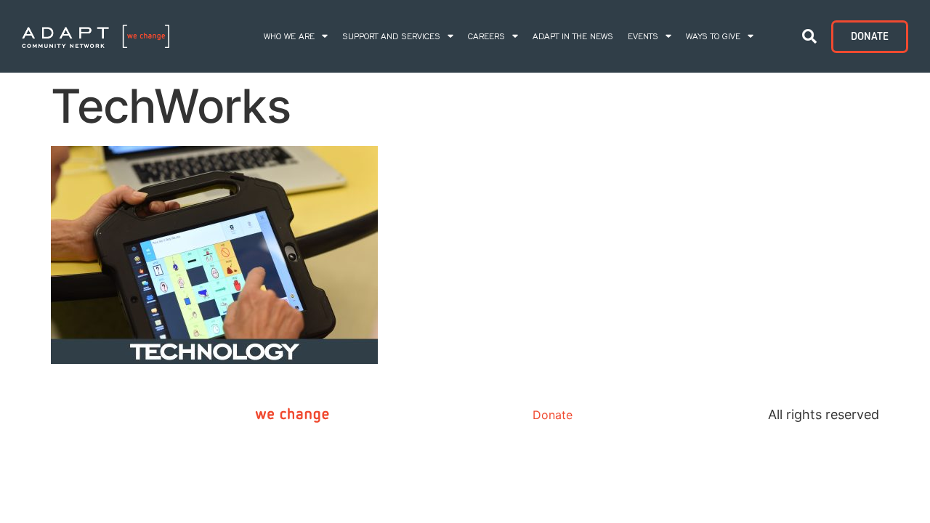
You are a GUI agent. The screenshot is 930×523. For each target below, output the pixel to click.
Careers (486, 36)
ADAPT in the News (573, 36)
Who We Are (289, 36)
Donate (553, 415)
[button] (809, 36)
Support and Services (391, 36)
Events (643, 36)
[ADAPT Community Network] (95, 37)
